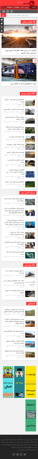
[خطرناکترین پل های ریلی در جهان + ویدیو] (19, 103)
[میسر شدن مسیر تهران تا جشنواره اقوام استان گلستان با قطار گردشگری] (19, 313)
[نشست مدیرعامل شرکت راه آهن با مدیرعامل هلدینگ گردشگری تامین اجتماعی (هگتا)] (19, 324)
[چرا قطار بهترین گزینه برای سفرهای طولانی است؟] (19, 354)
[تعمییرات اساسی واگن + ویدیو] (19, 155)
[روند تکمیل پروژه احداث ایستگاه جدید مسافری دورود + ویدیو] (19, 130)
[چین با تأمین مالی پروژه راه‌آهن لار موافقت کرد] (19, 245)
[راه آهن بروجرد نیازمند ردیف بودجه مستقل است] (19, 202)
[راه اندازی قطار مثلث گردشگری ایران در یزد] (19, 334)
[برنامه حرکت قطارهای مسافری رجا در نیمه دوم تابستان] (19, 284)
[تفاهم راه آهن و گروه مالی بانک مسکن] (19, 255)
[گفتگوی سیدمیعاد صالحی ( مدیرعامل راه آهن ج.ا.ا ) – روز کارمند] (19, 174)
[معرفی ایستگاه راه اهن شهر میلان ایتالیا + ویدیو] (19, 120)
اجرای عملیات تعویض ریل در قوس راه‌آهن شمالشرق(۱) (16, 15)
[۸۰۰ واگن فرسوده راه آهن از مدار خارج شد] (19, 274)
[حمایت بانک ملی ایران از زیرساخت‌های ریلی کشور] (19, 235)
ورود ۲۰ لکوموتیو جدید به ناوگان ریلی (23, 83)
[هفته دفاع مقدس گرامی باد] (19, 139)
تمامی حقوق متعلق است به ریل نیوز (28, 450)
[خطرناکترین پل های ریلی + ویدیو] (19, 184)
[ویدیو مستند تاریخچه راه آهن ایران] (19, 112)
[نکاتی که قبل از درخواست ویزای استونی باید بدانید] (19, 344)
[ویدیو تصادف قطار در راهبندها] (19, 147)
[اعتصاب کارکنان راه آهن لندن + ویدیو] (19, 163)
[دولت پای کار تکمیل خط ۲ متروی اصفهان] (19, 293)
